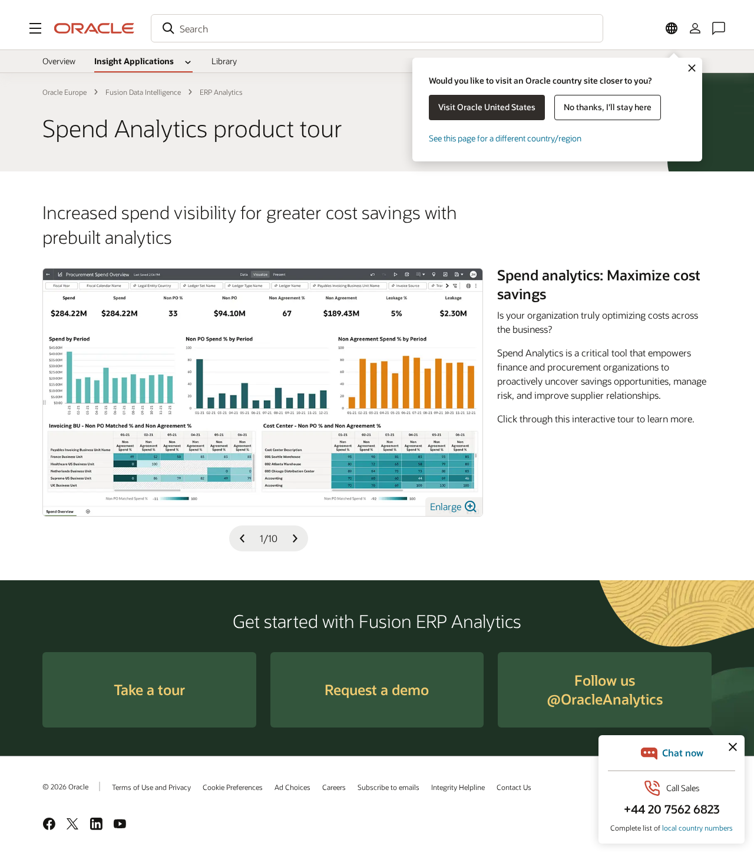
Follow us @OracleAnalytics (605, 689)
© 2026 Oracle (65, 786)
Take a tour (149, 689)
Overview (58, 61)
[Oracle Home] (94, 28)
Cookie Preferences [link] (233, 787)
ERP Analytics (221, 92)
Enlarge (447, 506)
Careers (334, 787)
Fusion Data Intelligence (143, 92)
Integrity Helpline (458, 787)
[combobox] (377, 28)
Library (224, 61)
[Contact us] (719, 28)
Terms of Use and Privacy (151, 787)
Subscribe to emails (388, 787)
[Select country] (671, 28)
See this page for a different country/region (505, 138)
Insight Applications (134, 61)
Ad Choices (292, 787)
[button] (35, 28)
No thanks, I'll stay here (608, 107)
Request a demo (377, 689)
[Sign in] (695, 28)
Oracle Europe (64, 92)
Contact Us (514, 787)
